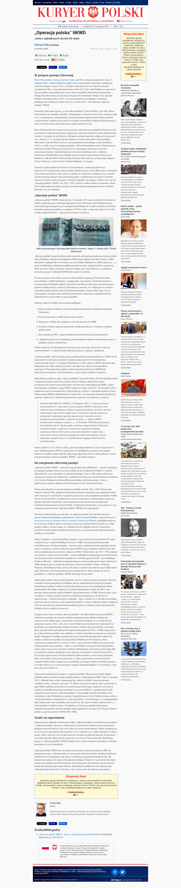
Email (53, 67)
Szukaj (117, 3)
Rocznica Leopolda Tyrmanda (130, 86)
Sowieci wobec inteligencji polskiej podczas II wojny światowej (133, 151)
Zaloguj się (81, 880)
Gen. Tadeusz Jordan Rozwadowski (131, 509)
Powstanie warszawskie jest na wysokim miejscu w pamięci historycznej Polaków (133, 565)
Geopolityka (47, 3)
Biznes (75, 3)
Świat (55, 3)
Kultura (88, 3)
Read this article (49, 59)
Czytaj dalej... (126, 143)
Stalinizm (125, 373)
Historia (95, 3)
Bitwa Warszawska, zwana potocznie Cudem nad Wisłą (59, 80)
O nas (102, 3)
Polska (61, 3)
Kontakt (109, 3)
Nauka (81, 3)
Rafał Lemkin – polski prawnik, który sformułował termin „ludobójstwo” (131, 210)
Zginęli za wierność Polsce (134, 267)
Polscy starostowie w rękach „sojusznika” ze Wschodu (132, 313)
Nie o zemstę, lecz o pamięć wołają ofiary (131, 629)
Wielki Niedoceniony (129, 513)
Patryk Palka (42, 44)
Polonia (68, 3)
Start (39, 3)
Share (63, 67)
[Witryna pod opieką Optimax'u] (116, 880)
